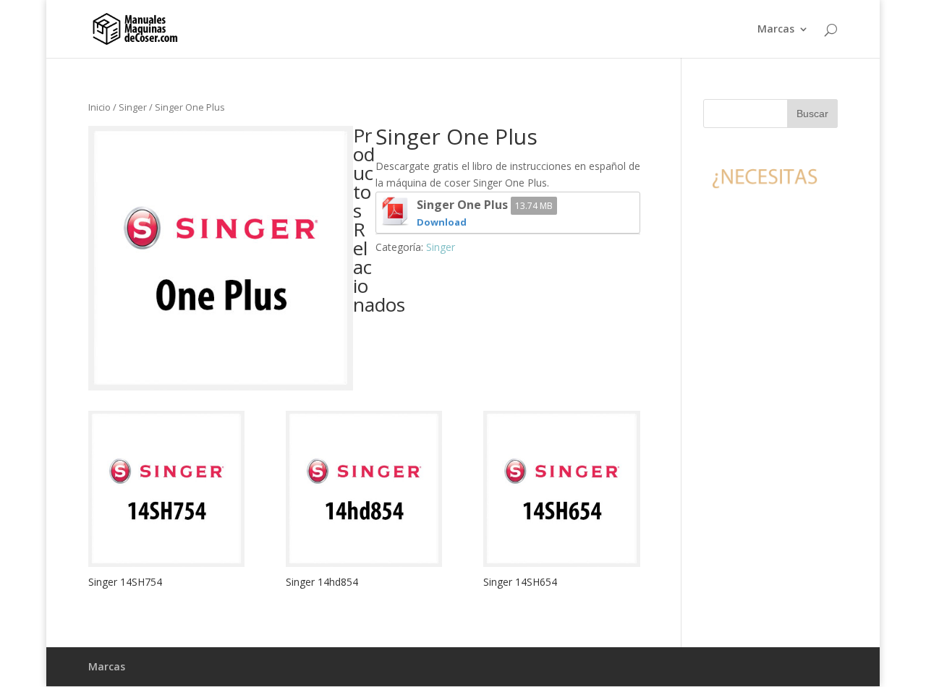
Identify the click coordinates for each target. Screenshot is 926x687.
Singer (133, 107)
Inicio (99, 107)
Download (442, 222)
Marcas (775, 29)
